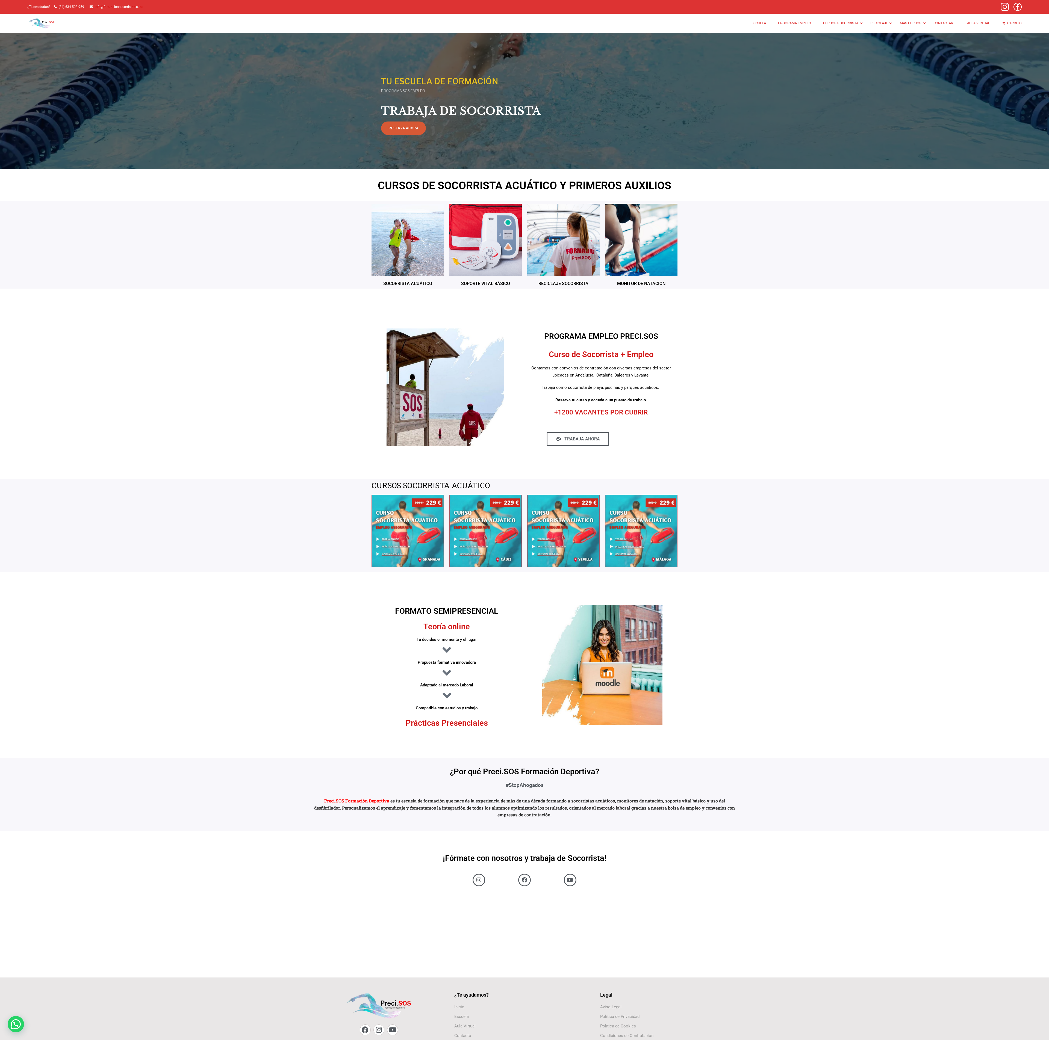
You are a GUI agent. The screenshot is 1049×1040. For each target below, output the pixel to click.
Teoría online (446, 626)
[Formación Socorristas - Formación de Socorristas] (41, 23)
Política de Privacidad (620, 1016)
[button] (16, 1024)
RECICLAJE (879, 23)
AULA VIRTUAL (978, 23)
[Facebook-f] (365, 1029)
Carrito (1014, 23)
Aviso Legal (610, 1007)
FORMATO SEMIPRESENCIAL (446, 611)
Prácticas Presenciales (447, 723)
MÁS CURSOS (910, 23)
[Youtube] (392, 1029)
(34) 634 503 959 (72, 7)
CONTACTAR (943, 23)
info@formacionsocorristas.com (119, 7)
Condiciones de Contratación (626, 1035)
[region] (524, 87)
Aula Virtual (465, 1026)
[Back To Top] (1038, 1030)
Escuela (759, 23)
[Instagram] (378, 1029)
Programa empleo (794, 23)
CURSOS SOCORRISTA (840, 23)
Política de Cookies (618, 1026)
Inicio (459, 1007)
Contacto (462, 1035)
